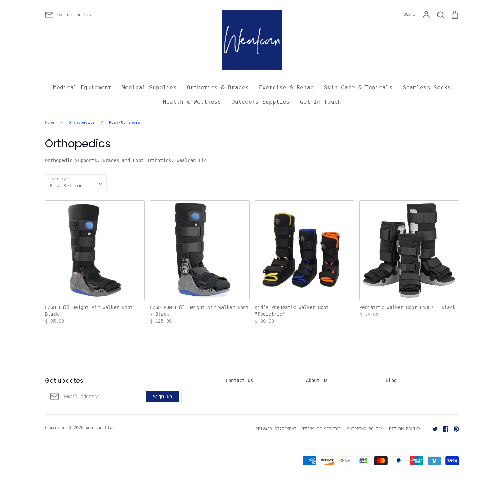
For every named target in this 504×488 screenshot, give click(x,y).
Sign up (162, 396)
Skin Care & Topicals (358, 87)
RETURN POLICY (404, 429)
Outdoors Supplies (260, 102)
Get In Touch (320, 102)
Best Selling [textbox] (66, 185)
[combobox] (76, 182)
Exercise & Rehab (286, 87)
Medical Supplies (149, 87)
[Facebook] (443, 428)
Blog (391, 380)
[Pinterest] (453, 428)
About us (317, 380)
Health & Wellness (192, 102)
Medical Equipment (82, 87)
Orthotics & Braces (218, 87)
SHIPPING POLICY (365, 429)
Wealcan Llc (99, 427)
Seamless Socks (427, 87)
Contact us (239, 380)
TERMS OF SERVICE (321, 429)
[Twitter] (432, 428)
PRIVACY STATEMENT (275, 429)
